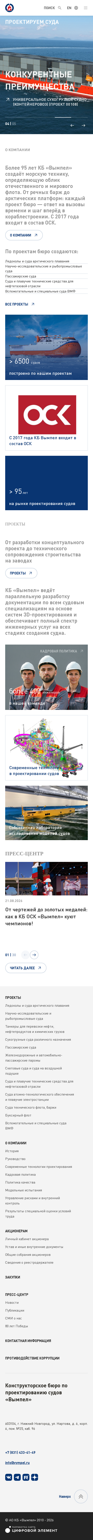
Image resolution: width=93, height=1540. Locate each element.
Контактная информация (28, 1341)
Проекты (13, 997)
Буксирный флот (18, 1115)
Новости (12, 1302)
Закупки (12, 1277)
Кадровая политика (20, 1174)
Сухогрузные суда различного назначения (38, 1039)
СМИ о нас (13, 1318)
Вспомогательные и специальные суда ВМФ (40, 291)
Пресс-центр (16, 1294)
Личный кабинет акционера (27, 1239)
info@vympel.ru (17, 1463)
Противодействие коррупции (32, 1358)
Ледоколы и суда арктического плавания (37, 261)
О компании (15, 1143)
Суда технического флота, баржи (30, 1107)
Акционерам (16, 1231)
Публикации (14, 1310)
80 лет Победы (16, 1326)
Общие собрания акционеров (28, 1254)
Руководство (15, 1159)
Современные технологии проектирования (38, 1166)
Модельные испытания (23, 1190)
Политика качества (20, 1182)
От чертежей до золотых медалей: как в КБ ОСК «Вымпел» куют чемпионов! (46, 916)
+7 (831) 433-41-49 (20, 1452)
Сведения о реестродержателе (29, 1262)
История (12, 1151)
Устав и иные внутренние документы (34, 1246)
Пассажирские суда (20, 276)
